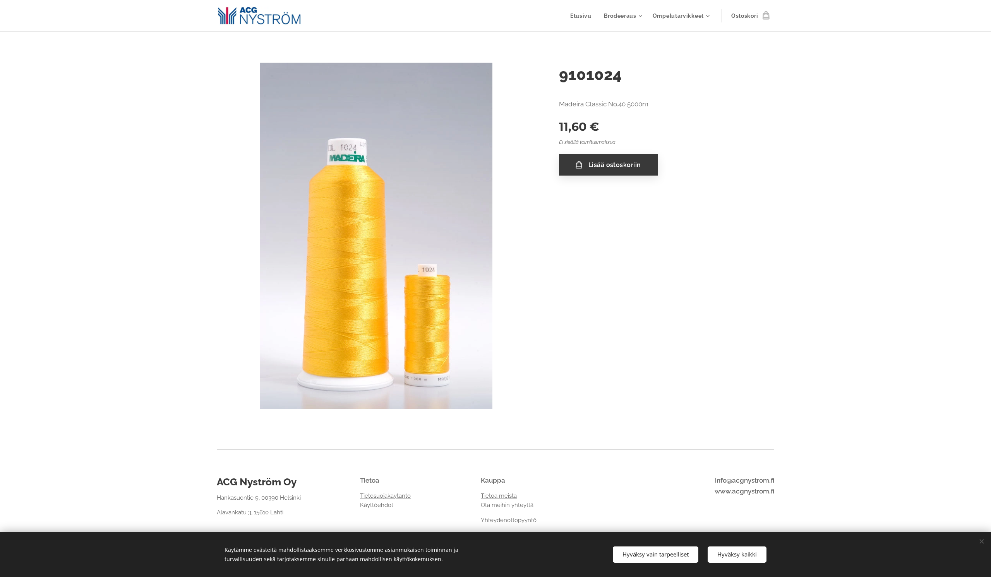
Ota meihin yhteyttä (507, 505)
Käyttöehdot (376, 505)
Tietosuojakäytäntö (385, 495)
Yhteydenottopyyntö (509, 520)
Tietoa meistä (499, 495)
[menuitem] (583, 16)
